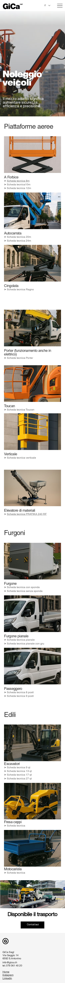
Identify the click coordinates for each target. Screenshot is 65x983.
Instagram (8, 975)
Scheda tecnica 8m (18, 180)
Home (5, 971)
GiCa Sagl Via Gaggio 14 (10, 954)
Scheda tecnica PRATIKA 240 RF (27, 514)
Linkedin (7, 978)
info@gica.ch (9, 962)
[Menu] (60, 5)
